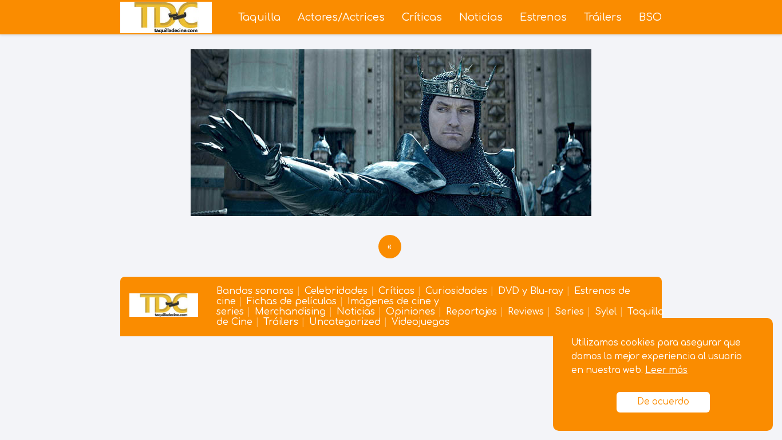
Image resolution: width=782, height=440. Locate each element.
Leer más (666, 370)
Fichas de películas (292, 301)
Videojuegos (420, 322)
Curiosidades (456, 291)
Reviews (526, 312)
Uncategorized (345, 322)
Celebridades (336, 291)
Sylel (606, 312)
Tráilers (603, 17)
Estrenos (543, 17)
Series (569, 312)
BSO (650, 17)
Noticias (481, 17)
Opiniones (410, 312)
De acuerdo (663, 402)
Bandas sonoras (255, 291)
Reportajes (471, 312)
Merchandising (290, 312)
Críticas (422, 17)
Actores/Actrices (341, 17)
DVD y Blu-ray (530, 291)
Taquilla (259, 17)
